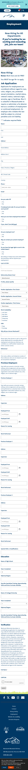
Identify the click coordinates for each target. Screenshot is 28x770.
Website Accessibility (14, 717)
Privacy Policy (14, 711)
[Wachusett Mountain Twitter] (8, 697)
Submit (3, 688)
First (2, 130)
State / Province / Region (7, 167)
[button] (26, 4)
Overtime (4, 320)
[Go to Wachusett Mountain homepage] (14, 15)
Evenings (4, 328)
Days (3, 326)
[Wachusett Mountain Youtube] (13, 697)
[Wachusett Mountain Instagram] (18, 697)
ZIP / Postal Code (5, 174)
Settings (17, 767)
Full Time (4, 312)
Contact (14, 709)
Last (2, 137)
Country (3, 180)
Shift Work (5, 316)
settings (19, 764)
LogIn (7, 10)
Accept (4, 767)
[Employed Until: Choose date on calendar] (20, 422)
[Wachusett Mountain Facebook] (4, 697)
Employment (14, 714)
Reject (11, 767)
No (3, 204)
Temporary (5, 318)
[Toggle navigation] (24, 15)
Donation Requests (14, 719)
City (2, 161)
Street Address (5, 147)
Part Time (4, 314)
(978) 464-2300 (7, 755)
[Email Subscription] (22, 697)
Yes (3, 202)
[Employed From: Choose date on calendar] (20, 414)
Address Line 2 (5, 154)
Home (14, 706)
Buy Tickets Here (13, 6)
